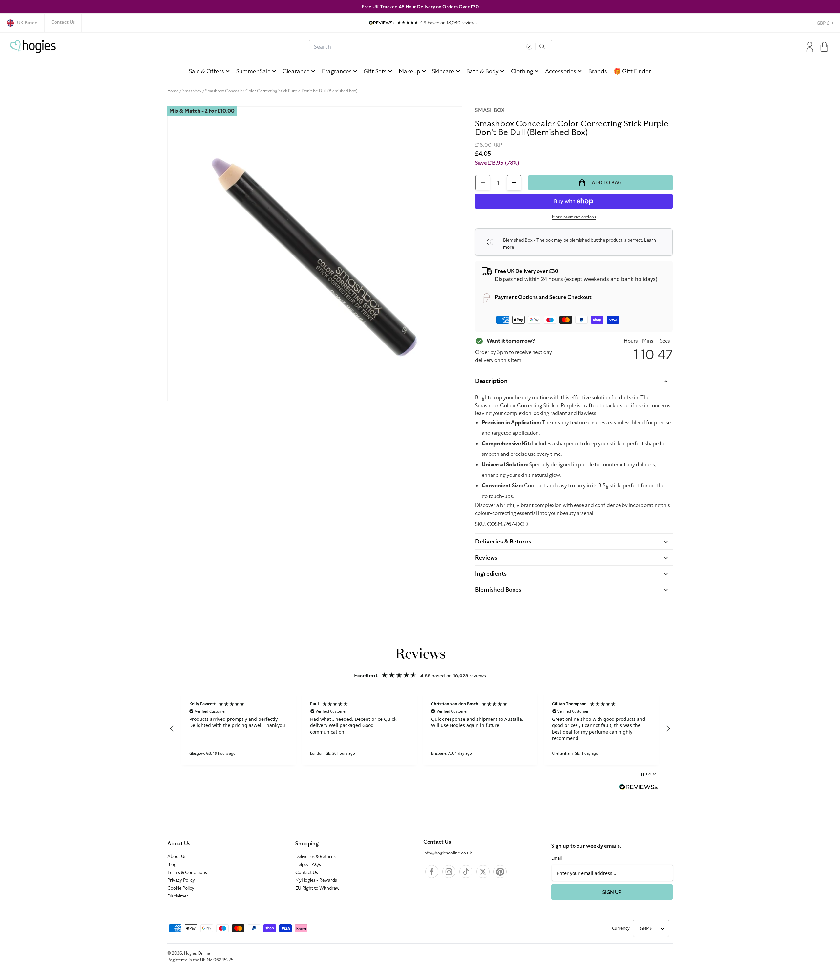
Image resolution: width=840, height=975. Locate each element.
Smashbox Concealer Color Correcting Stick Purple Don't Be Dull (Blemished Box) (281, 91)
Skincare (443, 71)
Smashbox (191, 91)
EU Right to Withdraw (317, 888)
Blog (172, 864)
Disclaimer (177, 896)
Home (172, 91)
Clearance (296, 71)
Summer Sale (253, 71)
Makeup (409, 71)
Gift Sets (375, 71)
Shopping (307, 843)
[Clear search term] (529, 46)
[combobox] (430, 46)
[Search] (542, 46)
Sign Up (611, 892)
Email (556, 858)
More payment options (574, 217)
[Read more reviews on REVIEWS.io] (639, 788)
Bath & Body (482, 71)
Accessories (560, 71)
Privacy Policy (181, 880)
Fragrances (337, 71)
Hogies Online (197, 953)
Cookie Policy (180, 888)
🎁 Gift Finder (632, 71)
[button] (824, 46)
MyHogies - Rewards (316, 880)
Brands (597, 71)
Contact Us (63, 22)
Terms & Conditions (187, 872)
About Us (178, 843)
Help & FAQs (308, 864)
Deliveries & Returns (315, 856)
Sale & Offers (206, 71)
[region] (420, 729)
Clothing (522, 71)
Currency (621, 928)
